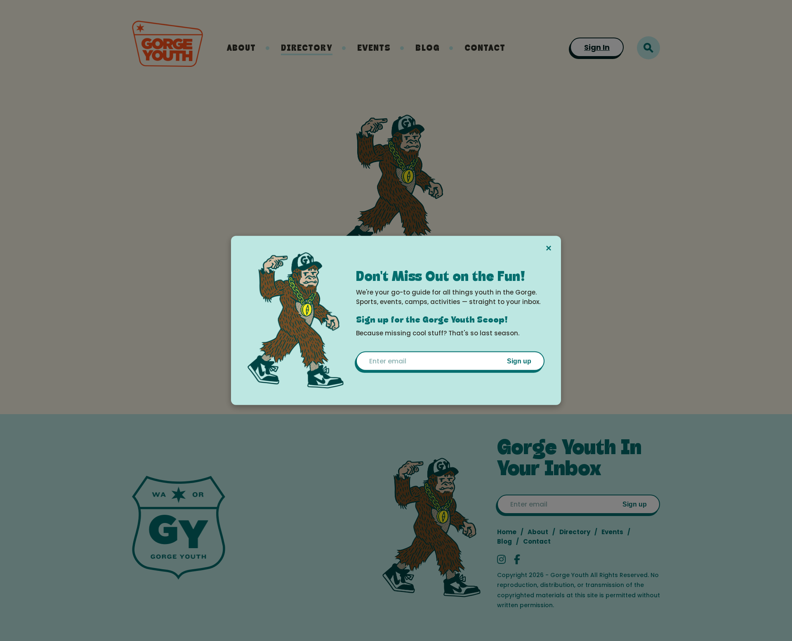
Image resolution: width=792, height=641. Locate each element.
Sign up (519, 360)
